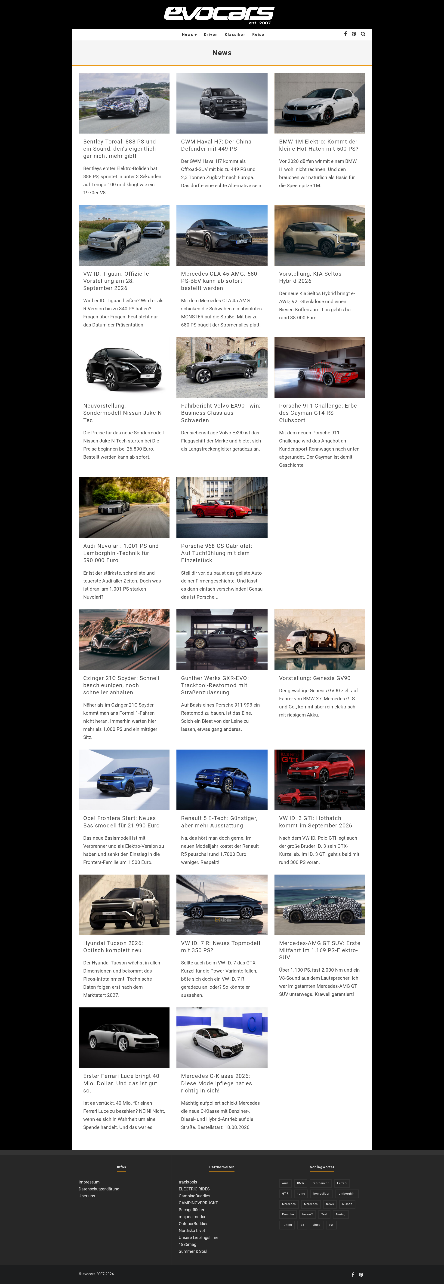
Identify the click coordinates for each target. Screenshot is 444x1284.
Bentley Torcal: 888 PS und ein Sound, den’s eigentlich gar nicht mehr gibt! (119, 148)
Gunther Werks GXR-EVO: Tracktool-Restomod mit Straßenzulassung (215, 685)
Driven (211, 34)
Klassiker (235, 34)
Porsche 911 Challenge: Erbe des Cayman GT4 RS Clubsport (318, 413)
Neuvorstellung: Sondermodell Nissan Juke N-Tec (123, 413)
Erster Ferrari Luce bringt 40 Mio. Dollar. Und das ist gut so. (121, 1083)
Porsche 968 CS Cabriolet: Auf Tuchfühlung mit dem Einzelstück (216, 553)
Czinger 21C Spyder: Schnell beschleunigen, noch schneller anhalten (121, 685)
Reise (258, 34)
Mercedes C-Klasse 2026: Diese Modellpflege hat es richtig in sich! (216, 1083)
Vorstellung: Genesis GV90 (315, 678)
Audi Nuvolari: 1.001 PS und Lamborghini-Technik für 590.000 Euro (121, 553)
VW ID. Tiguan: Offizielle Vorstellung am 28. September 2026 (116, 281)
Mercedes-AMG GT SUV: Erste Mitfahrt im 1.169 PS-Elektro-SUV (320, 950)
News (188, 34)
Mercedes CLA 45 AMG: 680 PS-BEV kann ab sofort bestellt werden (219, 281)
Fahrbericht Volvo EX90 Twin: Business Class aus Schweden (221, 413)
